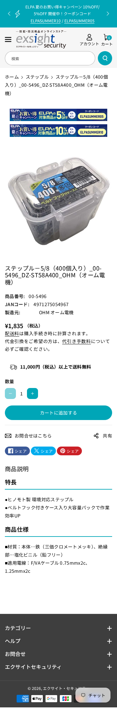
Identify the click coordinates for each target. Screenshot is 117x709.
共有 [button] (107, 435)
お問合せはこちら (33, 435)
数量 (9, 381)
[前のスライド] (9, 13)
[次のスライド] (108, 13)
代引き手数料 (76, 341)
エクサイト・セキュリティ (66, 688)
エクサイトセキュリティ (33, 666)
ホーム (12, 76)
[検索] (105, 58)
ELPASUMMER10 (46, 20)
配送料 (12, 333)
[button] (9, 39)
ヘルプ (12, 641)
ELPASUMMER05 (79, 20)
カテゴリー (18, 628)
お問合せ (15, 654)
